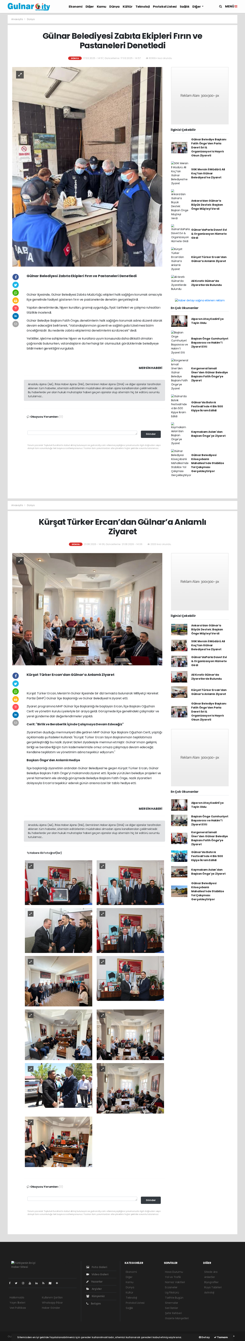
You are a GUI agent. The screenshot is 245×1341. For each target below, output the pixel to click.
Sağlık (184, 6)
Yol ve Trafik (173, 1277)
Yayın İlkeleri (17, 1303)
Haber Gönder (51, 1308)
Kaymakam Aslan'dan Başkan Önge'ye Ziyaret (208, 434)
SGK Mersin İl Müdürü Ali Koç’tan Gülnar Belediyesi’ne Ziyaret (208, 173)
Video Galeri (99, 1274)
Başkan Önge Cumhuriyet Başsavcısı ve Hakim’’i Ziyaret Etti (209, 343)
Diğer (90, 6)
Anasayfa (17, 19)
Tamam (222, 1337)
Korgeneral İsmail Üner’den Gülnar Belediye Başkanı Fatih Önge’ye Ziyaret (209, 374)
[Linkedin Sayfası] (38, 1283)
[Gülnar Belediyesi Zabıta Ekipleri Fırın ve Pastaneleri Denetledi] (87, 166)
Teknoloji (143, 6)
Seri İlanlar (171, 1308)
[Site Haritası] (52, 1283)
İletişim (95, 1303)
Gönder (151, 434)
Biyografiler (211, 1282)
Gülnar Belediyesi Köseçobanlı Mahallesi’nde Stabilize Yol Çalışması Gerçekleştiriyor (207, 463)
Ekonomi (75, 6)
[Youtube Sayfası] (31, 1283)
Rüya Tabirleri (212, 1287)
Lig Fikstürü (172, 1292)
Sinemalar (171, 1303)
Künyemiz (98, 1296)
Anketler (209, 1277)
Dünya (114, 6)
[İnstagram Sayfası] (24, 1283)
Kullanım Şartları (52, 1297)
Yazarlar (97, 1282)
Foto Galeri (99, 1267)
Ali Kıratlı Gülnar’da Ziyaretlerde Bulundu (206, 283)
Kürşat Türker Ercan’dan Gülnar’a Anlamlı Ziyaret (209, 259)
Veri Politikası (18, 1308)
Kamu (101, 6)
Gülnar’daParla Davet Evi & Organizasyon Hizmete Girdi (209, 234)
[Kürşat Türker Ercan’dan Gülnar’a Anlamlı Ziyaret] (87, 609)
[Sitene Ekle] (58, 1283)
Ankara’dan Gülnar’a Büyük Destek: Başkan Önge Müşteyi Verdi (207, 205)
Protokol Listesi (165, 6)
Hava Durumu (174, 1272)
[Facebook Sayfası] (11, 1283)
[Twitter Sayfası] (17, 1283)
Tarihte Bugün (174, 1298)
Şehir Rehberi (173, 1313)
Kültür (127, 6)
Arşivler (96, 1289)
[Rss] (44, 1283)
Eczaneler (171, 1287)
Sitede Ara (210, 1272)
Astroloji (209, 1292)
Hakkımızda (17, 1297)
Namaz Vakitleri (175, 1282)
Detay (205, 1337)
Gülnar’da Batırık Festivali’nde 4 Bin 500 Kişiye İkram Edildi (207, 406)
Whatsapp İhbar (52, 1303)
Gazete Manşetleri (177, 1318)
